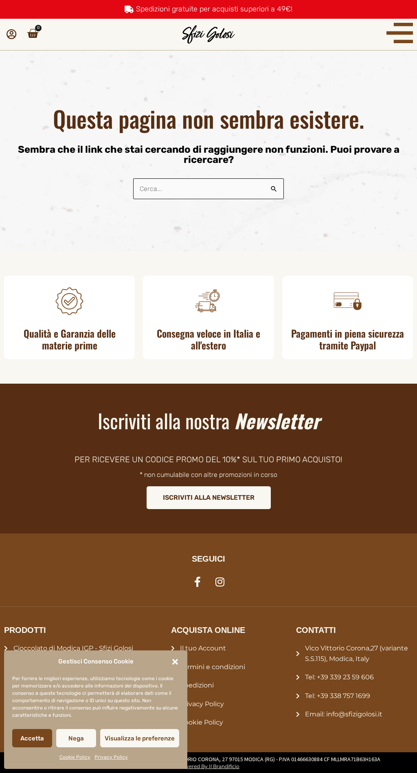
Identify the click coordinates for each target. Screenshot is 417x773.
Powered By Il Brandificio (208, 766)
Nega (76, 738)
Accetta (32, 738)
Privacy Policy (111, 757)
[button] (175, 662)
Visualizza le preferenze (140, 738)
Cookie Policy (74, 757)
